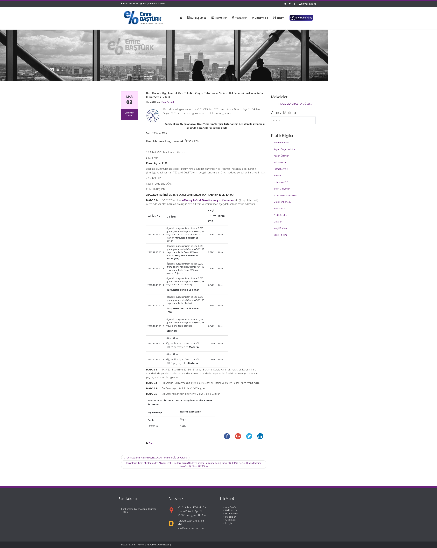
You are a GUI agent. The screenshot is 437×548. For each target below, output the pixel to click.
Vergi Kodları (280, 228)
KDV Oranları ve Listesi (285, 195)
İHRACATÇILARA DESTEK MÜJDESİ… (295, 103)
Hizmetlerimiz (281, 168)
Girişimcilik (230, 519)
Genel (151, 443)
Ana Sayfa (230, 507)
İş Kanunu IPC (281, 182)
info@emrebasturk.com (154, 3)
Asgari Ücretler (281, 155)
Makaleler (230, 516)
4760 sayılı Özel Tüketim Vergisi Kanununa (208, 200)
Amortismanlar (281, 142)
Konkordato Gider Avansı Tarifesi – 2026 (138, 510)
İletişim (277, 175)
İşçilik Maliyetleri (282, 188)
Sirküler (278, 221)
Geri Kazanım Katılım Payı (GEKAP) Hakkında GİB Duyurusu (155, 457)
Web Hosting (164, 544)
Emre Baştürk (167, 102)
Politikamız (279, 208)
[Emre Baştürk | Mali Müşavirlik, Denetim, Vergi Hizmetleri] (143, 17)
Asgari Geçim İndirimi (284, 149)
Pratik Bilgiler (280, 215)
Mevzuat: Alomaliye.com (133, 544)
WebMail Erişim (307, 3)
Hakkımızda (280, 162)
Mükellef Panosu (282, 201)
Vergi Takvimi (280, 234)
